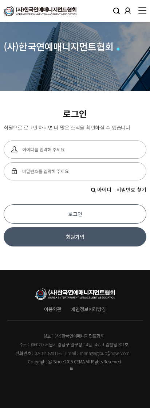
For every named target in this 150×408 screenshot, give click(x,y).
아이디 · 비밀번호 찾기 (121, 189)
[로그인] (75, 368)
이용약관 (53, 309)
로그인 (75, 213)
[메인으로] (40, 10)
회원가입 (75, 236)
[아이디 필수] (14, 149)
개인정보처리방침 (88, 309)
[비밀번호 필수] (14, 171)
